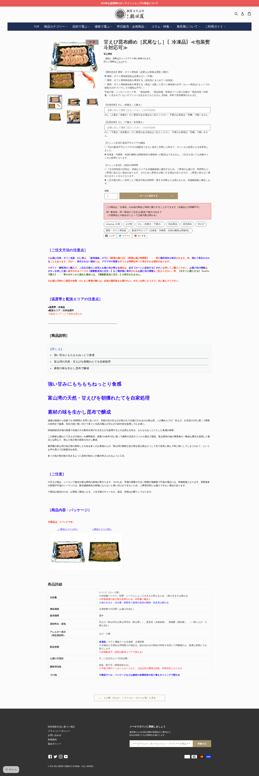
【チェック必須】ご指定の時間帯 (121, 165)
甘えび (201, 224)
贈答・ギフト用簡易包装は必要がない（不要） (130, 76)
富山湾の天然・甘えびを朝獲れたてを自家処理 (84, 361)
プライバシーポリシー (59, 731)
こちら (119, 61)
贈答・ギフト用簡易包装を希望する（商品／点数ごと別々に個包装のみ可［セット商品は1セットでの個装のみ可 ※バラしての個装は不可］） (157, 86)
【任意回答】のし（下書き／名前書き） (124, 122)
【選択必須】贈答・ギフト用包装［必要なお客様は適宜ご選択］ (137, 72)
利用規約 (52, 739)
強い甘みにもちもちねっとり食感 (74, 355)
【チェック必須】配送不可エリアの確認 (124, 143)
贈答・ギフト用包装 (116, 230)
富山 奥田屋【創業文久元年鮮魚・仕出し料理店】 (74, 766)
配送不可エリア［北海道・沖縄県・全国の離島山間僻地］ (161, 230)
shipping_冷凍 (113, 224)
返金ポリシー (54, 744)
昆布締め (187, 224)
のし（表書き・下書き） (150, 224)
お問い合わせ (54, 735)
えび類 (128, 224)
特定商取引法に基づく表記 (61, 727)
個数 (106, 191)
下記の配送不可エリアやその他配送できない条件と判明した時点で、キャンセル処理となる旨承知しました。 (156, 149)
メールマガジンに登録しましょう (147, 726)
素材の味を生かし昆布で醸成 (71, 368)
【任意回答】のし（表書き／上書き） (123, 105)
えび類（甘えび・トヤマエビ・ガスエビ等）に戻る (129, 698)
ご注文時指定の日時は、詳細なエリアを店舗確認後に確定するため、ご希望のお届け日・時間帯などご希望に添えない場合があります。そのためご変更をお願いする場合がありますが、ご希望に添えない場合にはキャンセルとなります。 (157, 172)
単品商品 (172, 224)
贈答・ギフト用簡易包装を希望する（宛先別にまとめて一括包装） (141, 80)
